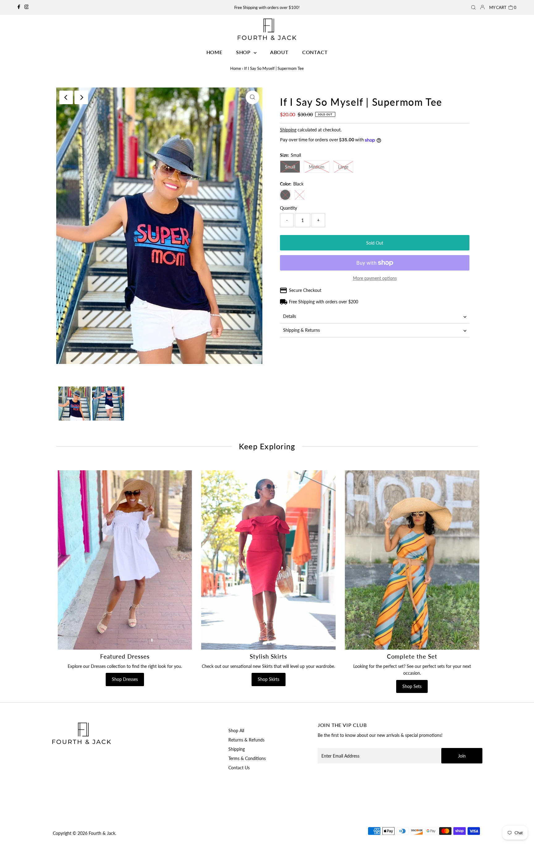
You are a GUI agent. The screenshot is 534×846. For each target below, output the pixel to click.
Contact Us (239, 767)
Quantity (288, 208)
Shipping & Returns (301, 330)
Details (289, 316)
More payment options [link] (375, 278)
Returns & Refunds (246, 739)
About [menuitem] (279, 52)
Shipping (288, 129)
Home (235, 68)
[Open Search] (473, 7)
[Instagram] (26, 7)
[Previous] (66, 97)
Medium (316, 166)
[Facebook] (19, 7)
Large (343, 166)
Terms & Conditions (247, 758)
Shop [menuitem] (244, 52)
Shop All (236, 730)
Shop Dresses (125, 679)
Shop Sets (412, 686)
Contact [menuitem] (315, 52)
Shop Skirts (268, 679)
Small (290, 166)
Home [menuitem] (214, 52)
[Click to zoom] (252, 97)
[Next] (81, 97)
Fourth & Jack (102, 833)
